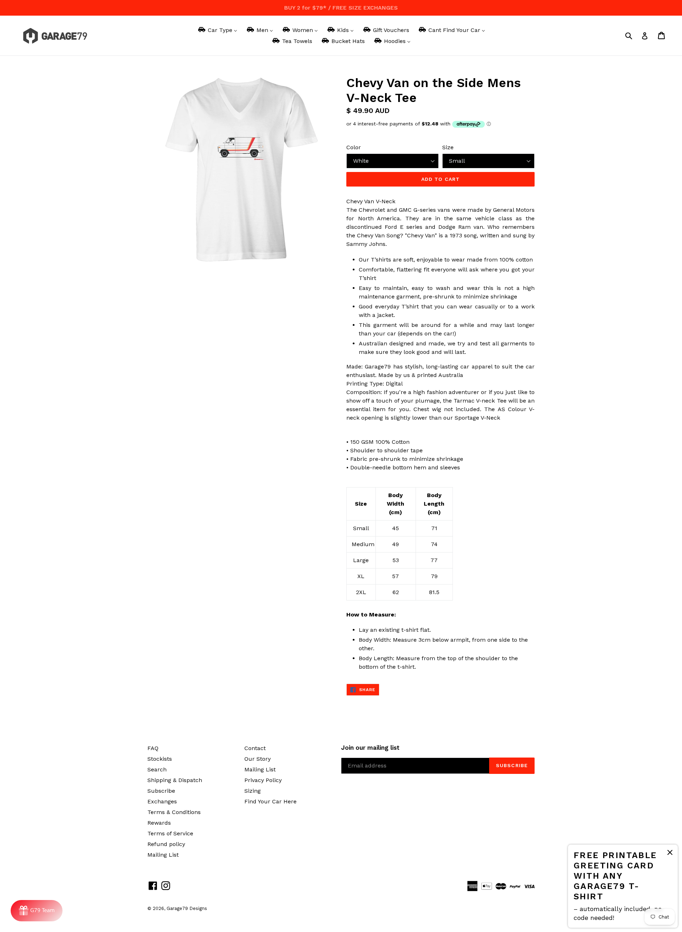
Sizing (252, 790)
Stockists (159, 758)
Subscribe (161, 790)
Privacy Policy (263, 780)
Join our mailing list (370, 747)
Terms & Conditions (174, 812)
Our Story (257, 758)
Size (448, 147)
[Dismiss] (670, 854)
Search (157, 769)
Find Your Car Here (270, 801)
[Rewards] (37, 910)
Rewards (159, 822)
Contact (255, 748)
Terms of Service (170, 833)
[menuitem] (217, 30)
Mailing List (163, 854)
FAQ (152, 748)
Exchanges (162, 801)
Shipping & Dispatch (174, 780)
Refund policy (166, 844)
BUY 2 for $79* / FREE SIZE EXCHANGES (341, 7)
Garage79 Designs (187, 908)
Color (353, 147)
